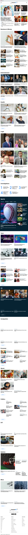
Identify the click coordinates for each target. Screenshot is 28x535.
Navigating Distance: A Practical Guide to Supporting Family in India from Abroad (9, 51)
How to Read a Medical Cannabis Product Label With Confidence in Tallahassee (20, 113)
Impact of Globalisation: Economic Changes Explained (23, 361)
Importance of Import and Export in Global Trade (9, 361)
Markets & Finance (13, 519)
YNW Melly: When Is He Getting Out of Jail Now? (24, 24)
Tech (1, 243)
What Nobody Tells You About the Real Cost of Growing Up (9, 65)
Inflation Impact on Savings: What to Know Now (9, 357)
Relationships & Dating (3, 16)
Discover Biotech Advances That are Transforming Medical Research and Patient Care (6, 259)
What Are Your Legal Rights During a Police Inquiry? (15, 193)
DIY (1, 444)
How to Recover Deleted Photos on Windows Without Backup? (19, 245)
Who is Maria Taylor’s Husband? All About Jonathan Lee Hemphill (6, 19)
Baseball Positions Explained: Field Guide (25, 219)
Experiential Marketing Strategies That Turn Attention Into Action (6, 491)
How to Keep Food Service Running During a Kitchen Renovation (7, 503)
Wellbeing (15, 112)
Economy (12, 518)
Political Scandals (13, 523)
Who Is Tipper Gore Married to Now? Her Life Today (17, 14)
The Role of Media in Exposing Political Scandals (9, 416)
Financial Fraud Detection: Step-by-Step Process (6, 188)
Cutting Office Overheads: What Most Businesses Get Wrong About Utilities (10, 61)
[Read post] (3, 51)
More (3, 532)
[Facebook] (14, 514)
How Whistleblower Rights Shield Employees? (24, 188)
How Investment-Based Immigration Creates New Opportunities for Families (20, 47)
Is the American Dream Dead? (24, 461)
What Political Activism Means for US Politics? (23, 411)
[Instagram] (12, 514)
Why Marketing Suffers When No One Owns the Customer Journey (9, 56)
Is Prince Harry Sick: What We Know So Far (20, 95)
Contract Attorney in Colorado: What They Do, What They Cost (9, 171)
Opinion (17, 471)
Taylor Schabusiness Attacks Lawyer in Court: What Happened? (20, 300)
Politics (1, 523)
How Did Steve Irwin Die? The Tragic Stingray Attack (9, 280)
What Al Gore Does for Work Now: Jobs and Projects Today (9, 407)
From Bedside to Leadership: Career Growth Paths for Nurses (18, 473)
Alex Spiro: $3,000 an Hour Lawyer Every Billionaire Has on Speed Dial (20, 166)
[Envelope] (15, 514)
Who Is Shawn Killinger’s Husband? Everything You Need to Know (9, 275)
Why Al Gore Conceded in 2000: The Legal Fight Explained (9, 411)
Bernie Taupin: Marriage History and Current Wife (7, 26)
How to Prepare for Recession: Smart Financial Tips (23, 352)
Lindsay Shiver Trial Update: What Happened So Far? (17, 24)
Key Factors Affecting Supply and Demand (23, 356)
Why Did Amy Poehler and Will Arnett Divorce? (23, 270)
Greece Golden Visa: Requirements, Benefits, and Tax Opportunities (9, 352)
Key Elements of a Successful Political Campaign (9, 403)
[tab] (2, 202)
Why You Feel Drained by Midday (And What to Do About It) (6, 113)
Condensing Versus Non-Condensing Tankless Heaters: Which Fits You (19, 491)
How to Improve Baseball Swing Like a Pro (25, 205)
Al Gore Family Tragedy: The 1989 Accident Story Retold (23, 403)
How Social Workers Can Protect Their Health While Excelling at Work (24, 474)
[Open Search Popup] (26, 2)
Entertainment (2, 519)
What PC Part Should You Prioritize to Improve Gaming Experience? (6, 245)
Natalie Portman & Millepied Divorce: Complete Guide (23, 275)
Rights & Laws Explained (9, 169)
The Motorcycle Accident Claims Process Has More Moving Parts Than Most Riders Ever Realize (23, 171)
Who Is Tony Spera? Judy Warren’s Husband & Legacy (8, 22)
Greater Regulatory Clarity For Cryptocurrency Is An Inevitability (19, 503)
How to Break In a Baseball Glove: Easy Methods (25, 214)
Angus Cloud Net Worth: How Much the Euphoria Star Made (23, 56)
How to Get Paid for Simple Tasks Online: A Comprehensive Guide (23, 65)
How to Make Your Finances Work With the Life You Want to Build (23, 51)
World (1, 378)
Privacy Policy (23, 524)
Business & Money (8, 54)
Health (1, 112)
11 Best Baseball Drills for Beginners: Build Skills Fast (25, 209)
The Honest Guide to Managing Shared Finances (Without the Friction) (23, 61)
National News (2, 310)
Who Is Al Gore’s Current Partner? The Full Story (23, 14)
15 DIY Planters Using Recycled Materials (7, 445)
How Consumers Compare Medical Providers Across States (6, 125)
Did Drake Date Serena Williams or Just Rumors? (9, 270)
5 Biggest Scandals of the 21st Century (23, 415)
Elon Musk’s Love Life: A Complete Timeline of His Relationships (8, 24)
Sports (1, 524)
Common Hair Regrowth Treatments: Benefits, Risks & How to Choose (19, 125)
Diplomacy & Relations (17, 378)
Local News (15, 310)
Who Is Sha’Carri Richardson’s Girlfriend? (23, 279)
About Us (23, 519)
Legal (20, 169)
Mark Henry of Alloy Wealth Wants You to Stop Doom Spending (18, 462)
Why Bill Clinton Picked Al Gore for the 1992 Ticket (23, 406)
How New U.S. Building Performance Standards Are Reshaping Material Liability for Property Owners (23, 176)
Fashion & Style (8, 278)
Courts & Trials (16, 22)
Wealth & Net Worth (22, 54)
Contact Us (23, 523)
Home (22, 518)
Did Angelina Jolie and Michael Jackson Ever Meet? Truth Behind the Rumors (7, 84)
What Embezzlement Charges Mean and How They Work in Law (9, 176)
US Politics (7, 405)
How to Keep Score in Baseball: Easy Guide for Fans (25, 223)
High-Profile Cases (3, 165)
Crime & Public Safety (3, 298)
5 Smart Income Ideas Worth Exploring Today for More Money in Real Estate (6, 47)
